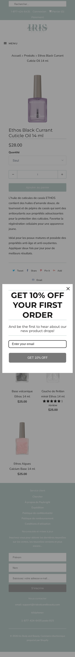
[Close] (68, 288)
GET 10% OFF (38, 357)
